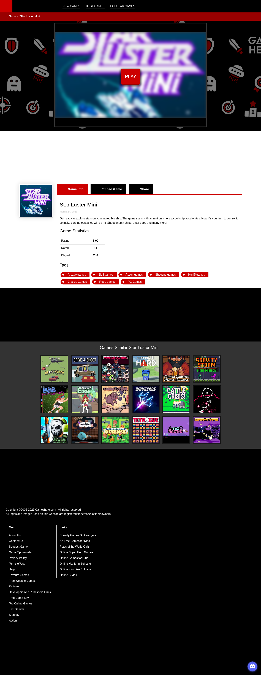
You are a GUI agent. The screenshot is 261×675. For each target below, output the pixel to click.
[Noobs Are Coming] (115, 369)
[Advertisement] (130, 157)
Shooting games (165, 274)
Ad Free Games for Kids (75, 540)
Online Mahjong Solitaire (75, 563)
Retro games (107, 281)
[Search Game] (255, 7)
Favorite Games (19, 575)
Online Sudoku (69, 575)
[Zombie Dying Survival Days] (54, 430)
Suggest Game (18, 546)
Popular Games (122, 6)
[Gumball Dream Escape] (85, 430)
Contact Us (16, 540)
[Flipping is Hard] (146, 369)
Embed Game (112, 189)
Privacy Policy (18, 558)
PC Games (135, 281)
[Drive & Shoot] (85, 369)
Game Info (75, 189)
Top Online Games (20, 603)
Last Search (16, 609)
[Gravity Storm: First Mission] (207, 369)
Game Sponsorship (21, 552)
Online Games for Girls (74, 558)
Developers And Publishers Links (30, 592)
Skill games (105, 274)
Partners (14, 586)
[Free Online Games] (4, 16)
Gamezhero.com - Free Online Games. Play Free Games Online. (34, 6)
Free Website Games (22, 580)
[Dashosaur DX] (115, 399)
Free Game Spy (19, 597)
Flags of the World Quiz (74, 546)
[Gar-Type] (207, 430)
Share (144, 189)
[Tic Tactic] (176, 430)
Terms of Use (17, 563)
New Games (71, 6)
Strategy (14, 614)
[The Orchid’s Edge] (85, 399)
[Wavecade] (146, 399)
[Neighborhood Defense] (115, 430)
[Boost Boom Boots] (54, 399)
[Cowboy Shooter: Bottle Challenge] (176, 369)
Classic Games (77, 281)
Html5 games (196, 274)
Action (13, 620)
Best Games (95, 6)
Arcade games (77, 274)
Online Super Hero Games (76, 552)
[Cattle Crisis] (176, 399)
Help (12, 569)
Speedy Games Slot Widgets (78, 535)
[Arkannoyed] (54, 369)
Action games (134, 274)
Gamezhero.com (45, 509)
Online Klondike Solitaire (75, 569)
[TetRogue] (146, 430)
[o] (207, 399)
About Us (15, 535)
